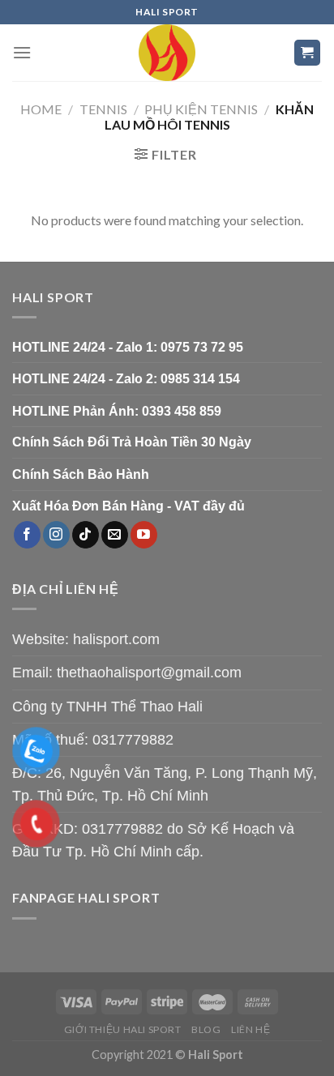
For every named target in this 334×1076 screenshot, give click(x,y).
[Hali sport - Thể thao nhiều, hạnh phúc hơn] (167, 52)
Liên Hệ (250, 1029)
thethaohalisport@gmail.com (149, 672)
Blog (206, 1029)
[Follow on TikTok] (85, 535)
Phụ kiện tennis (201, 109)
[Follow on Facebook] (27, 535)
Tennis (103, 109)
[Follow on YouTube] (144, 535)
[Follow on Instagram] (56, 535)
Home (41, 109)
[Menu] (22, 52)
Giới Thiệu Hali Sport (123, 1029)
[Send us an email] (114, 535)
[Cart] (307, 53)
